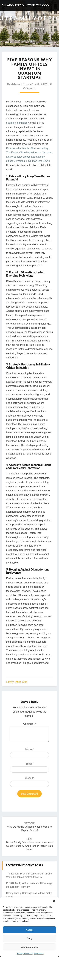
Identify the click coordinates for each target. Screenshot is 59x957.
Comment (29, 723)
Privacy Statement (25, 953)
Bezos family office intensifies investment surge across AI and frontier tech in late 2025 (29, 844)
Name (29, 749)
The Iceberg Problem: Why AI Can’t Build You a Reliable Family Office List (29, 875)
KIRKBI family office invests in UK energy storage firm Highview (29, 884)
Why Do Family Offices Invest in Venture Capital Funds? (29, 827)
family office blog (16, 682)
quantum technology (17, 122)
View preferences (30, 946)
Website (29, 778)
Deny (29, 938)
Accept (29, 929)
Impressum (39, 953)
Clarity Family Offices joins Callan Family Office (29, 894)
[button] (54, 901)
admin (15, 84)
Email (29, 763)
